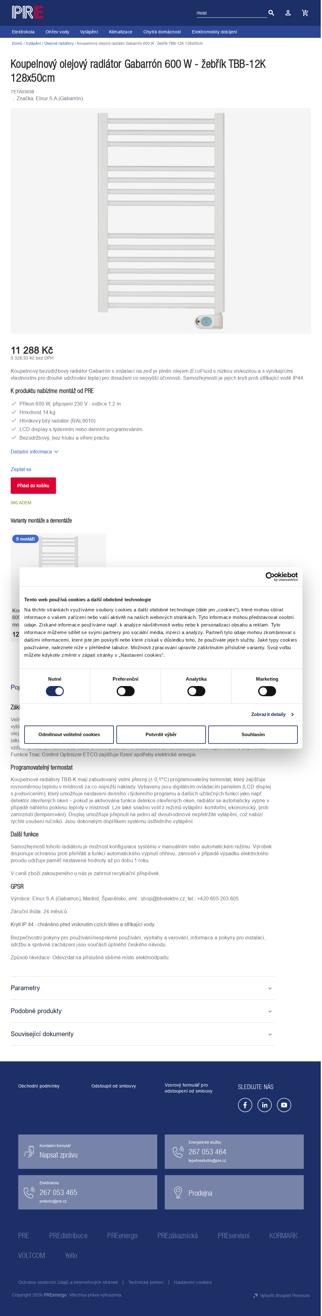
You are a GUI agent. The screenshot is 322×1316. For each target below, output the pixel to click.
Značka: (50, 98)
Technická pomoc (146, 1282)
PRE (24, 1235)
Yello (71, 1255)
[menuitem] (23, 32)
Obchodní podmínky (38, 1085)
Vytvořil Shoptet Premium (285, 1295)
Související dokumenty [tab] (42, 1033)
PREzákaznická (178, 1235)
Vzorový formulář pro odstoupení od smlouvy (188, 1088)
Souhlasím (253, 734)
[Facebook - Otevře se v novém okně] (245, 1105)
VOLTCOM (31, 1255)
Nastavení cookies (192, 1282)
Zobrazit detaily (268, 714)
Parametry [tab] (25, 987)
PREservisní (233, 1235)
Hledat (271, 13)
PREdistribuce (68, 1235)
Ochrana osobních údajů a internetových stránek (68, 1282)
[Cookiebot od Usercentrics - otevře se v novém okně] (270, 576)
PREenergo (122, 1235)
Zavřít (47, 469)
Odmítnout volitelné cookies (69, 734)
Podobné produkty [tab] (36, 1010)
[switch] (126, 691)
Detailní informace (32, 451)
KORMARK (283, 1235)
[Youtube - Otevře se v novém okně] (284, 1105)
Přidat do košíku (33, 485)
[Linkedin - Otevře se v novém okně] (265, 1105)
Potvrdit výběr (161, 734)
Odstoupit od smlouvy (114, 1085)
